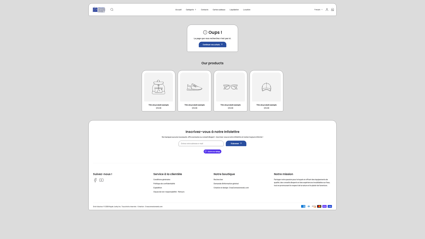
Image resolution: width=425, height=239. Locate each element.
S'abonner (235, 143)
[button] (191, 10)
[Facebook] (95, 180)
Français (317, 10)
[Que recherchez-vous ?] (112, 9)
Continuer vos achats (211, 44)
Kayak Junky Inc (115, 206)
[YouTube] (101, 180)
